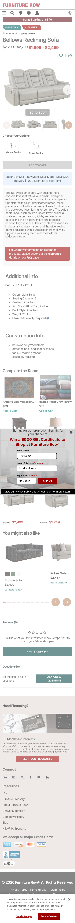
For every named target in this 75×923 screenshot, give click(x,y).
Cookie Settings (24, 916)
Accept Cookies (49, 916)
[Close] (69, 899)
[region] (37, 908)
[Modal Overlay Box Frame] (37, 462)
